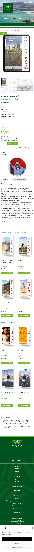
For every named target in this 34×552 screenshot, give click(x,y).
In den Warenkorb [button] (7, 273)
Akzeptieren (17, 539)
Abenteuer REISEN (10, 114)
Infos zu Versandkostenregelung (10, 140)
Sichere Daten (17, 508)
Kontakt (17, 484)
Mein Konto (17, 496)
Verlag (17, 466)
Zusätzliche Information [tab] (18, 180)
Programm (17, 469)
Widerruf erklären (17, 486)
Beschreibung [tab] (6, 180)
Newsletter (17, 476)
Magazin (17, 471)
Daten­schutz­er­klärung (17, 503)
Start (2, 30)
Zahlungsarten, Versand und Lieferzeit (17, 501)
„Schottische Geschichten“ (10, 420)
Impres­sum (17, 479)
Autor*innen (17, 474)
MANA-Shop (17, 490)
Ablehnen (17, 543)
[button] (31, 528)
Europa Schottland (15, 150)
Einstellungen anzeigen (17, 547)
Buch (7, 127)
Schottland (7, 30)
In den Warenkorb (12, 143)
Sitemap (17, 481)
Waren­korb (17, 498)
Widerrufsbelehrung (17, 506)
